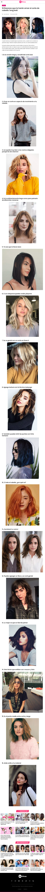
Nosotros (25, 889)
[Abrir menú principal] (2, 2)
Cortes (4, 5)
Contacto (19, 889)
